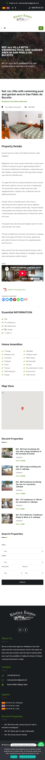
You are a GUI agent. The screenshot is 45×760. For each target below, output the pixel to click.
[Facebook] (15, 8)
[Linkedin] (11, 299)
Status (4, 545)
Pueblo (4, 556)
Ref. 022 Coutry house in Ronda (15, 735)
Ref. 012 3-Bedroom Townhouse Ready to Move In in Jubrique (29, 516)
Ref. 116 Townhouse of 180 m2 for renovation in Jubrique (29, 500)
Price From (5, 567)
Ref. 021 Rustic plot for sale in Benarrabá (19, 731)
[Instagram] (12, 8)
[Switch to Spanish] (4, 7)
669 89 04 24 (10, 703)
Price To (25, 567)
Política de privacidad (27, 757)
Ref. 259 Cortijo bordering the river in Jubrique (28, 467)
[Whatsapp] (18, 299)
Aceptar (14, 757)
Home (4, 60)
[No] (42, 753)
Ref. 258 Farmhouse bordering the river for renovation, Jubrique (28, 484)
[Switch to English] (8, 7)
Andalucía (6, 101)
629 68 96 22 (10, 709)
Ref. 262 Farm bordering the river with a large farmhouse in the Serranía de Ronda (28, 451)
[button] (41, 745)
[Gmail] (25, 299)
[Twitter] (7, 299)
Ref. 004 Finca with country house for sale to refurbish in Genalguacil (19, 726)
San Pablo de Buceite (18, 101)
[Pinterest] (14, 299)
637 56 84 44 (10, 706)
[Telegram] (22, 299)
